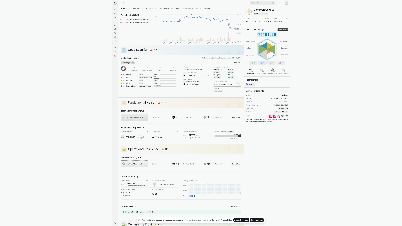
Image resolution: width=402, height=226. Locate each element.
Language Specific (145, 86)
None (141, 74)
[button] (262, 3)
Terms (214, 220)
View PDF (237, 63)
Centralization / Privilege (146, 77)
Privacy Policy (226, 220)
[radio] (125, 8)
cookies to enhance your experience (171, 220)
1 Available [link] (284, 95)
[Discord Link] (286, 115)
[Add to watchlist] (273, 9)
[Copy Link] (208, 75)
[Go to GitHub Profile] (147, 181)
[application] (202, 28)
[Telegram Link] (282, 115)
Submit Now (236, 117)
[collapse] (118, 6)
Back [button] (124, 3)
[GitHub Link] (133, 63)
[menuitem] (115, 9)
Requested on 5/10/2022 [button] (193, 81)
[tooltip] (164, 77)
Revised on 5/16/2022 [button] (192, 84)
